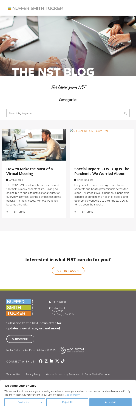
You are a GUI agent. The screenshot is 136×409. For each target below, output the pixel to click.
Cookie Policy (72, 394)
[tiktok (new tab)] (62, 361)
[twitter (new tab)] (57, 361)
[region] (68, 394)
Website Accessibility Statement (63, 374)
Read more (18, 212)
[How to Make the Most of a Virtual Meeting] (34, 145)
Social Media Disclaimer (97, 374)
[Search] (126, 113)
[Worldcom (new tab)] (70, 350)
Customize (23, 402)
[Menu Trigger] (126, 8)
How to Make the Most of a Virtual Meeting (29, 171)
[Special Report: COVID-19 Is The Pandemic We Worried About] (102, 145)
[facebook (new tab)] (41, 361)
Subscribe (20, 339)
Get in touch (68, 271)
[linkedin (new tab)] (52, 361)
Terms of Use (13, 374)
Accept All (110, 402)
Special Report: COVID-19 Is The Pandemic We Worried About (101, 171)
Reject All (67, 402)
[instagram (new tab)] (46, 361)
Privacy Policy (33, 374)
